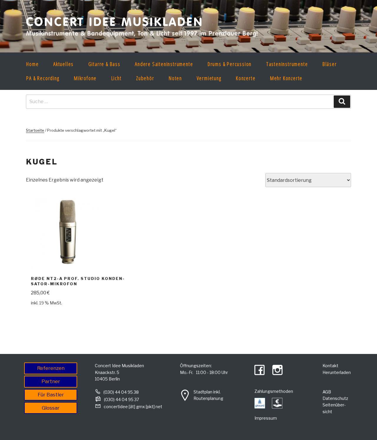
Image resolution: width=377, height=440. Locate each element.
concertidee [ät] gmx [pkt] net (133, 406)
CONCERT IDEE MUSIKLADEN (115, 21)
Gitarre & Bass (104, 63)
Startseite (35, 130)
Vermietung (209, 78)
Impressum (265, 418)
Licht (116, 78)
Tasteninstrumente (287, 63)
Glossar (50, 408)
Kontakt (330, 365)
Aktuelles (63, 63)
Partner (51, 381)
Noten (175, 78)
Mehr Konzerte (286, 78)
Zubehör (145, 78)
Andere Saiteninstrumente (164, 63)
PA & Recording (42, 78)
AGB (327, 391)
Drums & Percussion (230, 63)
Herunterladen (337, 372)
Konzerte (245, 78)
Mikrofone (85, 78)
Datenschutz (335, 398)
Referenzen (51, 368)
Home (32, 63)
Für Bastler (51, 395)
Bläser (330, 63)
